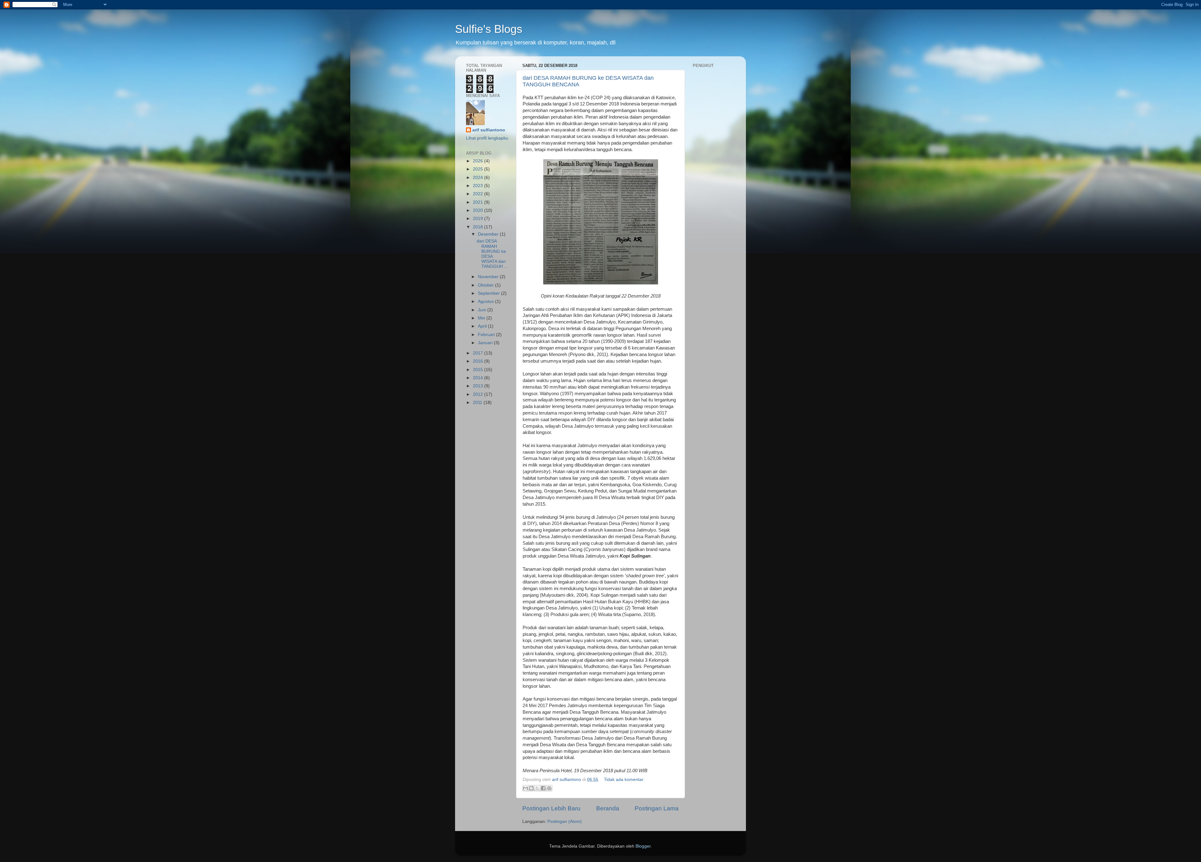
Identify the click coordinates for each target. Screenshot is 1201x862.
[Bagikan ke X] (537, 788)
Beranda (607, 808)
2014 (478, 377)
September (489, 293)
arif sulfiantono (488, 130)
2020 (478, 210)
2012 (478, 394)
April (483, 326)
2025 (478, 169)
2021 (478, 202)
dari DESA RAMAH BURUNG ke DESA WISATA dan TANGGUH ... (492, 254)
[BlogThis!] (531, 788)
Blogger (643, 846)
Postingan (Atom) (564, 821)
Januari (486, 342)
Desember (489, 234)
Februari (487, 334)
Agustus (486, 301)
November (489, 276)
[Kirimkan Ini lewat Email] (525, 788)
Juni (482, 310)
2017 (478, 353)
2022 (478, 193)
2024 (478, 177)
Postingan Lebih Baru (551, 808)
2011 (478, 402)
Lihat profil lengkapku (487, 138)
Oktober (486, 285)
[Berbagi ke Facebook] (543, 788)
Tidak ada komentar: (624, 779)
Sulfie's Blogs (488, 29)
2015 (478, 369)
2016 (478, 361)
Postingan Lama (657, 808)
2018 (478, 227)
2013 (478, 386)
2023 (478, 185)
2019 (478, 218)
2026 (478, 161)
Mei (482, 318)
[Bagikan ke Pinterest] (549, 788)
